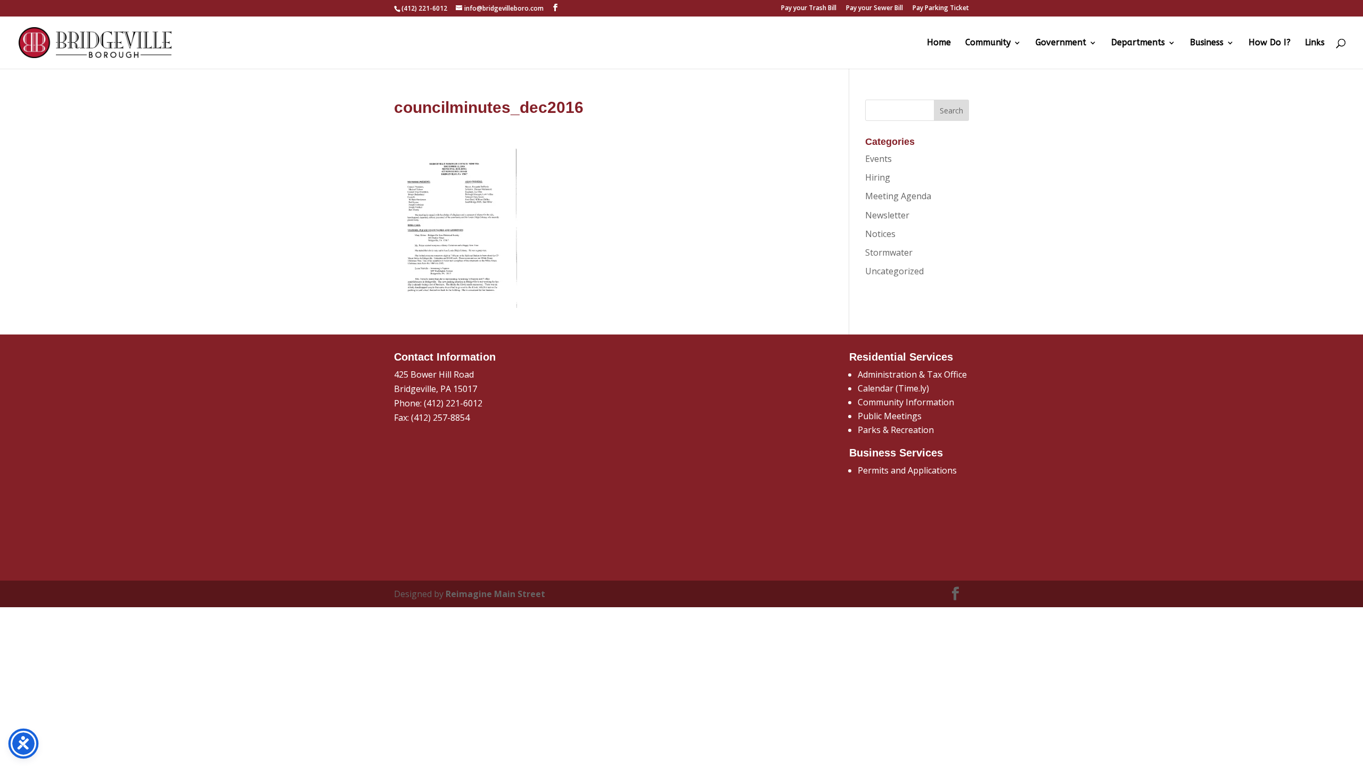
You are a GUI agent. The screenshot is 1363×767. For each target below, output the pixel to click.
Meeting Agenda (898, 196)
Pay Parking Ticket (941, 8)
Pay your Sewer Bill (874, 8)
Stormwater (889, 252)
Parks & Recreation (896, 430)
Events (878, 159)
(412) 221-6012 (453, 403)
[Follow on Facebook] (955, 594)
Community (988, 43)
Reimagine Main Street (495, 594)
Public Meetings (890, 416)
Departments (1138, 43)
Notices (880, 234)
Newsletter (887, 215)
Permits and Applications (907, 470)
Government (1061, 43)
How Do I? (1270, 43)
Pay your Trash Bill (808, 8)
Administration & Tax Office (912, 374)
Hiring (877, 177)
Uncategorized (894, 271)
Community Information (906, 402)
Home (939, 43)
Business (1207, 43)
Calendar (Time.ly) (893, 388)
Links (1315, 43)
